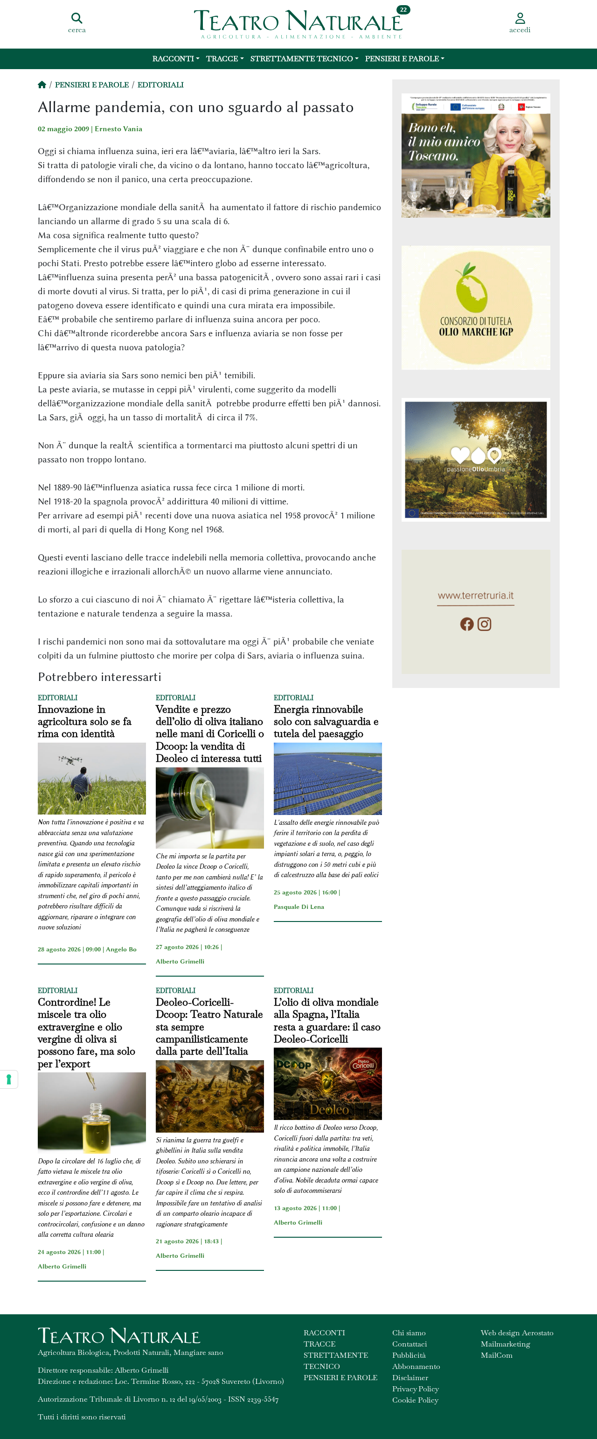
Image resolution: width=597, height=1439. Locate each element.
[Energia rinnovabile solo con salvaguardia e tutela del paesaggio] (328, 780)
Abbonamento (416, 1366)
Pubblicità (409, 1355)
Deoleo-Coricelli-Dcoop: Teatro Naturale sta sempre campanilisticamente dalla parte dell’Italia (209, 1026)
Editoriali (161, 85)
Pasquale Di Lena (299, 906)
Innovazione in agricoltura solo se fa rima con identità (85, 721)
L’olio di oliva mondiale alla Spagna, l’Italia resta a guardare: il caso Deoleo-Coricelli (327, 1020)
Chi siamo (409, 1333)
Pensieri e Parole (402, 59)
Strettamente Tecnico (301, 59)
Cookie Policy (415, 1400)
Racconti (173, 59)
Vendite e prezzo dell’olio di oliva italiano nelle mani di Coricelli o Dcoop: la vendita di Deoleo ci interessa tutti (210, 734)
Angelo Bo (121, 949)
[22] (298, 23)
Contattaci (409, 1344)
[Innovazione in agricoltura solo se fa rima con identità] (92, 780)
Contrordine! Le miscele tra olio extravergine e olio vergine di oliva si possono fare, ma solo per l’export (86, 1033)
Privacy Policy (415, 1389)
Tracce (222, 59)
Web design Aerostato (517, 1333)
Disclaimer (410, 1377)
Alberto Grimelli (180, 961)
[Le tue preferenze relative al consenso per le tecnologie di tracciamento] (9, 1079)
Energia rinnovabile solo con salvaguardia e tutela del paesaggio (326, 721)
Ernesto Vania (118, 129)
